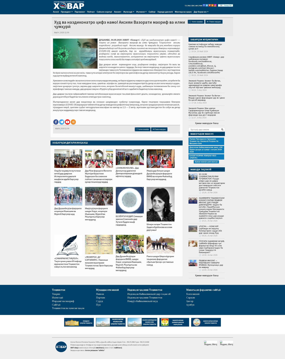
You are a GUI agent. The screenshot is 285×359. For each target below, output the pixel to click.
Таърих (56, 294)
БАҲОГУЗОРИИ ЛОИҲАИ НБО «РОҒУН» (203, 157)
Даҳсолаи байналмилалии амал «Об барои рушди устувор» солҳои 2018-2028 (206, 149)
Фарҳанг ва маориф (63, 301)
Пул (98, 304)
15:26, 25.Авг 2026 (208, 193)
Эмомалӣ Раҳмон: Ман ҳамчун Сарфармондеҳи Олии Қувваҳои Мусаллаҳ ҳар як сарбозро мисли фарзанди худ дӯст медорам (204, 111)
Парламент (80, 11)
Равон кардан (214, 22)
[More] (73, 122)
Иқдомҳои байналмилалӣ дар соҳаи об (149, 294)
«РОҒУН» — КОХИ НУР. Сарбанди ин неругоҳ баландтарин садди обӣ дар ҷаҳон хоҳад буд (210, 229)
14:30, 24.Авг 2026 (208, 255)
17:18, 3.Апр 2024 (198, 103)
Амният (117, 11)
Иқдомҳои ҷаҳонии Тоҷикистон (144, 290)
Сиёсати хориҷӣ (104, 11)
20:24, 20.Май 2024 (198, 51)
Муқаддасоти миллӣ (107, 290)
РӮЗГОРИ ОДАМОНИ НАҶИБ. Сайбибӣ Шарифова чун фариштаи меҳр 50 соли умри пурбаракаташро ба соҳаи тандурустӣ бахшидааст (212, 247)
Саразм (190, 297)
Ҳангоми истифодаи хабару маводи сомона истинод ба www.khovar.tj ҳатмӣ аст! (205, 46)
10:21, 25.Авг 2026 (208, 221)
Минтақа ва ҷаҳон (183, 11)
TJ (186, 6)
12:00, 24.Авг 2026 (208, 270)
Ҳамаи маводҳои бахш (206, 123)
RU (189, 6)
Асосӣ (56, 11)
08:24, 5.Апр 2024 (198, 90)
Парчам (100, 297)
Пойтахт (91, 11)
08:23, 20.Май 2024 (198, 75)
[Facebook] (55, 122)
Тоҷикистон (58, 290)
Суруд (99, 301)
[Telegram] (61, 122)
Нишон (100, 294)
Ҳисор (189, 301)
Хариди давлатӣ (165, 11)
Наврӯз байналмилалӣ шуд (142, 301)
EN (193, 6)
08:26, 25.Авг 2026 (208, 236)
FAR (200, 6)
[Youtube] (67, 122)
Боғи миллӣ (193, 294)
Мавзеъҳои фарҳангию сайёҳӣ (203, 290)
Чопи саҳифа (196, 22)
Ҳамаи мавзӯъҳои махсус (206, 162)
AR (196, 6)
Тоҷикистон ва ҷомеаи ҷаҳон (68, 308)
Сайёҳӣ (152, 11)
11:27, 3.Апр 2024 (197, 118)
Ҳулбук (190, 304)
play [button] (221, 5)
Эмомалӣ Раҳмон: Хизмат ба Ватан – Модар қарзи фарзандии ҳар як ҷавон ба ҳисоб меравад (207, 97)
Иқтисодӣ (57, 297)
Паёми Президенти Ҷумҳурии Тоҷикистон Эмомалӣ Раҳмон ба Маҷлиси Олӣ (204, 141)
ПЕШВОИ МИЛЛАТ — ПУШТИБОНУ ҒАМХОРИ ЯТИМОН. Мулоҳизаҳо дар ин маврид (211, 264)
